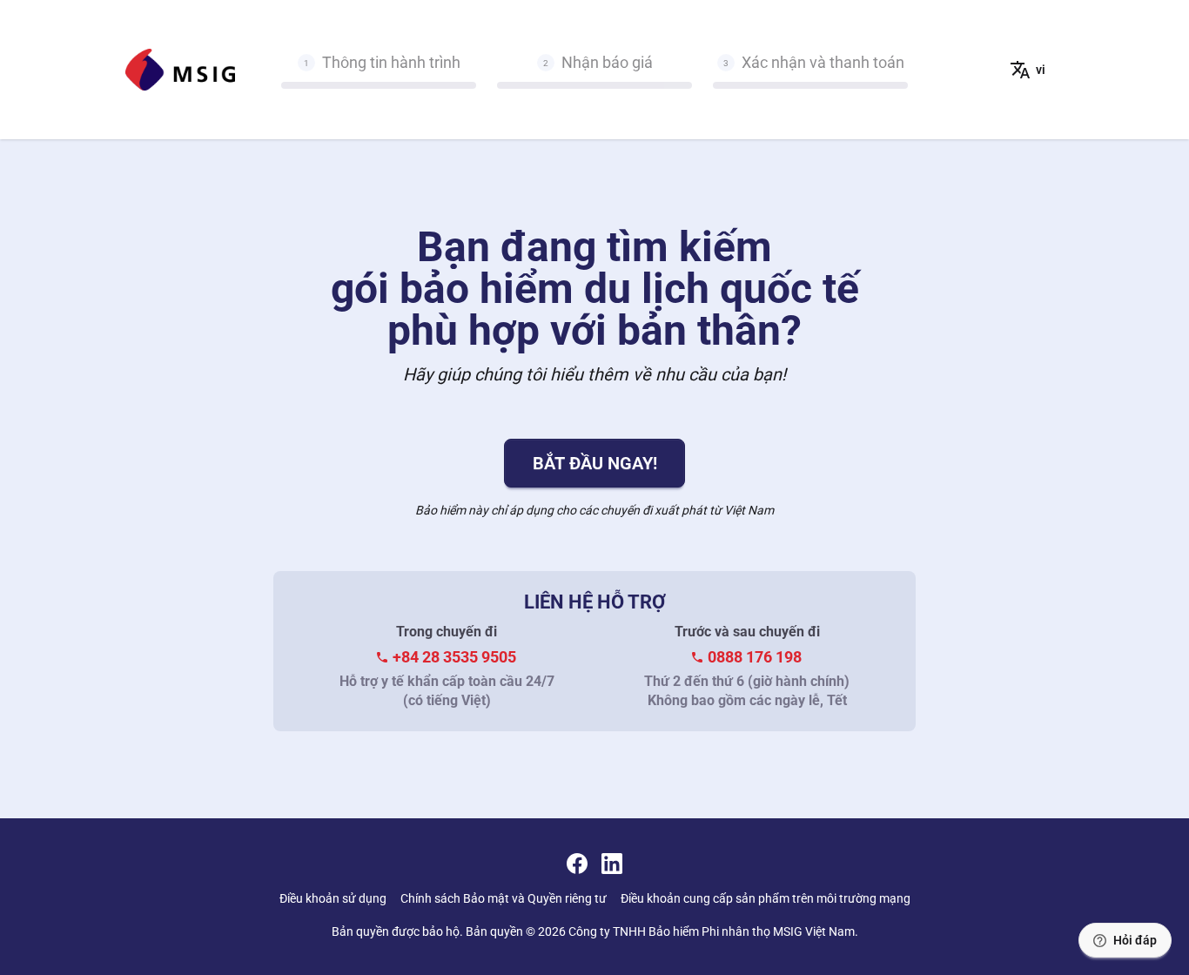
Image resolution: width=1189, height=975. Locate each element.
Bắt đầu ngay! (595, 463)
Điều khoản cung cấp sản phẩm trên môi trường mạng (765, 898)
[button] (1125, 940)
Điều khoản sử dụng (332, 898)
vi (1040, 70)
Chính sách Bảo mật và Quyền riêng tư (503, 898)
